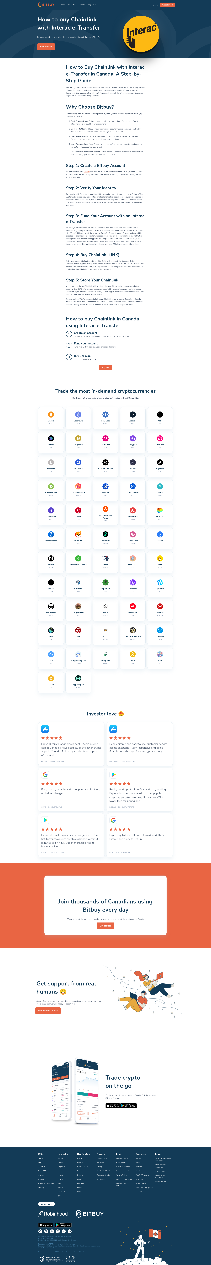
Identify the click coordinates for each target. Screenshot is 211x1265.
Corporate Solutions (104, 1175)
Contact (41, 1179)
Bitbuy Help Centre (48, 1010)
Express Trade (102, 1158)
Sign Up (41, 1163)
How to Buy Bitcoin (123, 1167)
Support (139, 1192)
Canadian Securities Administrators (85, 1246)
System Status (141, 1183)
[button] (72, 5)
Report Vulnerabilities (46, 1183)
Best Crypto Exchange (124, 1179)
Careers (41, 1175)
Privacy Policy (160, 1171)
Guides (138, 1158)
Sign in (40, 1158)
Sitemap (41, 1188)
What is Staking (121, 1175)
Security (138, 1171)
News (138, 1163)
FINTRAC (52, 1244)
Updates (139, 1167)
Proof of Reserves (142, 1175)
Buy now (105, 367)
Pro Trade (100, 1163)
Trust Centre (140, 1179)
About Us (41, 1167)
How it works (121, 1163)
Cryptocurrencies (122, 1158)
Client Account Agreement (160, 1166)
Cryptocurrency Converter (122, 1184)
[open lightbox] (75, 1092)
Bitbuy (87, 171)
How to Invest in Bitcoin (124, 1171)
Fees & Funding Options (144, 1188)
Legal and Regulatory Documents (163, 1159)
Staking (99, 1167)
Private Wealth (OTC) (104, 1171)
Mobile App (101, 1179)
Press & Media (43, 1171)
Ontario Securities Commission (59, 1246)
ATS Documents (161, 1182)
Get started (167, 5)
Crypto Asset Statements (160, 1176)
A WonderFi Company (45, 1238)
